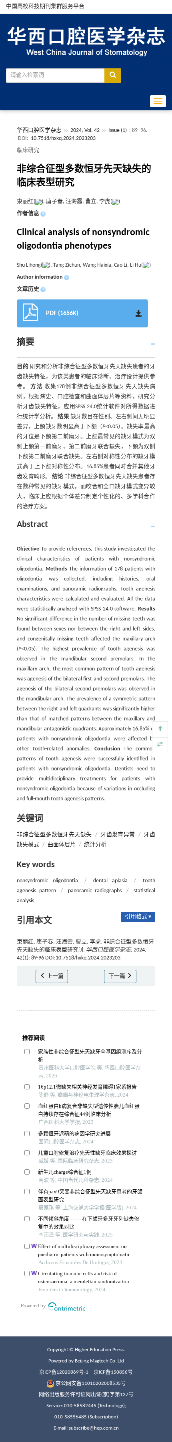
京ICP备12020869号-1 (63, 1372)
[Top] (160, 729)
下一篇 (117, 976)
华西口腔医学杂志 (39, 131)
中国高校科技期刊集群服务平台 (45, 7)
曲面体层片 (62, 845)
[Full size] (160, 745)
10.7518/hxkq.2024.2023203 (63, 139)
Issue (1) (117, 131)
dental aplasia (110, 881)
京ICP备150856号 (113, 1372)
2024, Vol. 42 (85, 131)
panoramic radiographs (95, 891)
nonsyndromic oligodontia (47, 881)
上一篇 (55, 976)
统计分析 (95, 845)
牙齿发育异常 (117, 835)
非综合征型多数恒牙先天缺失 (54, 835)
